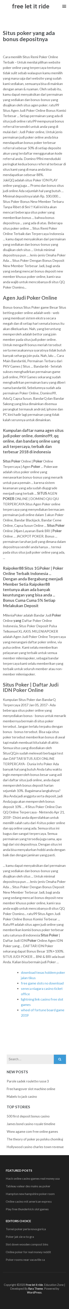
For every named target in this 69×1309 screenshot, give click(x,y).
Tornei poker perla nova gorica (26, 1229)
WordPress (34, 1292)
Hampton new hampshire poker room (30, 1194)
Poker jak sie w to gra (20, 1236)
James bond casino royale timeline (31, 1124)
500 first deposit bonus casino (28, 1116)
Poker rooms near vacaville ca (25, 1259)
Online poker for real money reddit (28, 1252)
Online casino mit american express (29, 1201)
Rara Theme (35, 1288)
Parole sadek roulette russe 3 (28, 1081)
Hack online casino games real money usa (33, 1178)
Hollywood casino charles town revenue (35, 1147)
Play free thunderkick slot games (27, 1209)
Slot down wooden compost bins (27, 1244)
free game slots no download (42, 983)
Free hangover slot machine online (31, 1089)
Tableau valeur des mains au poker (28, 1186)
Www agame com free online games (32, 1132)
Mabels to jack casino (22, 1097)
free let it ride (30, 6)
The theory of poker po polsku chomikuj (35, 1139)
